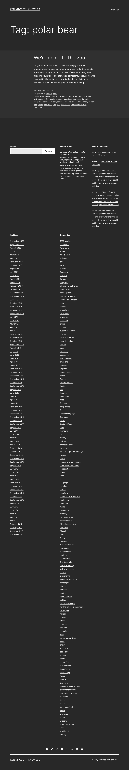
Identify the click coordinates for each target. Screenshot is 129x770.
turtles (40, 104)
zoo (58, 104)
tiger (35, 104)
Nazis (62, 538)
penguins (37, 102)
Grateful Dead (66, 424)
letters (63, 489)
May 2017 (14, 324)
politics (63, 600)
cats (62, 303)
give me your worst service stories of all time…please (71, 169)
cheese (63, 307)
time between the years (70, 686)
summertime (65, 666)
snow (62, 645)
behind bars (82, 96)
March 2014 (15, 445)
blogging (64, 282)
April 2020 (14, 279)
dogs (62, 348)
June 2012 (14, 510)
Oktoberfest (65, 559)
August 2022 (15, 248)
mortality (64, 527)
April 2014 (14, 441)
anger (62, 251)
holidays (63, 441)
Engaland (64, 365)
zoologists (38, 107)
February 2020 (16, 286)
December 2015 (16, 376)
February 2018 (16, 307)
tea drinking (65, 669)
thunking (64, 683)
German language (67, 414)
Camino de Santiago (68, 300)
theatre (63, 679)
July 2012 (14, 507)
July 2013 (14, 469)
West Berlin (48, 104)
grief (62, 427)
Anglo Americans (67, 255)
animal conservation (47, 96)
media (62, 507)
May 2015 (14, 396)
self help (63, 628)
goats (62, 420)
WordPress (113, 760)
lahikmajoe (96, 152)
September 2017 (17, 313)
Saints (62, 621)
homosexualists (66, 445)
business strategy (67, 296)
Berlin (90, 96)
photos (63, 586)
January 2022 (16, 265)
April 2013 (14, 479)
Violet (62, 710)
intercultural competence (70, 462)
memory (63, 514)
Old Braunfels (66, 562)
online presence (67, 569)
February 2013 (16, 483)
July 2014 (14, 431)
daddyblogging (66, 341)
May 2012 (14, 514)
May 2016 (14, 358)
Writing (63, 735)
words (62, 728)
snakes (71, 102)
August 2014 (15, 427)
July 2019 (14, 300)
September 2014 (17, 424)
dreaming (64, 351)
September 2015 (17, 386)
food (62, 400)
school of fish (62, 102)
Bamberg (64, 272)
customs (63, 334)
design (63, 345)
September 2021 (17, 269)
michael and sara (67, 517)
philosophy (64, 583)
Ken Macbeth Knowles (25, 9)
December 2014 (17, 414)
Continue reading (75, 82)
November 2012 (17, 493)
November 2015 (17, 379)
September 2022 (17, 244)
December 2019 (16, 293)
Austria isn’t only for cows (71, 165)
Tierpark (91, 102)
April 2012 (14, 517)
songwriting (65, 655)
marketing (64, 500)
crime (62, 324)
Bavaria (63, 279)
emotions (64, 362)
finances (63, 393)
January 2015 (16, 410)
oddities (63, 555)
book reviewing (66, 289)
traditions (64, 697)
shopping (64, 631)
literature (64, 493)
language (64, 483)
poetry (63, 593)
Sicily (62, 634)
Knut (70, 99)
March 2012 (15, 521)
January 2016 (16, 372)
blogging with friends (69, 286)
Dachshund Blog (67, 338)
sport (62, 659)
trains (62, 700)
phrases (63, 590)
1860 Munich (65, 241)
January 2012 (16, 527)
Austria (63, 265)
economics (64, 355)
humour (63, 455)
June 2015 (14, 393)
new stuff (64, 541)
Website (115, 9)
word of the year (67, 724)
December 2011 (16, 531)
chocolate (64, 310)
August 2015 (15, 389)
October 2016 (16, 341)
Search (13, 147)
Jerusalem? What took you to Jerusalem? (72, 153)
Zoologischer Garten (78, 104)
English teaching (67, 372)
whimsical (64, 714)
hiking (62, 434)
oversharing (65, 576)
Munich (63, 531)
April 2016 (14, 362)
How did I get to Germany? (71, 452)
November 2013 (17, 458)
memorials (64, 510)
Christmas (64, 313)
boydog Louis (66, 293)
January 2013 (16, 486)
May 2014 (14, 438)
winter (63, 717)
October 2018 (16, 303)
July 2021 (14, 272)
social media (65, 648)
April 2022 (14, 258)
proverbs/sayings (67, 603)
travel (55, 94)
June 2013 (14, 472)
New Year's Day (66, 545)
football (63, 403)
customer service (67, 331)
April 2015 (14, 400)
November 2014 (17, 417)
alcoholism (64, 244)
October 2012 (16, 496)
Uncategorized (66, 707)
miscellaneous (66, 521)
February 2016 (16, 369)
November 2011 (16, 534)
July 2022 (14, 251)
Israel (62, 472)
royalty (63, 617)
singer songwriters (68, 638)
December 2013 (16, 455)
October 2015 (16, 382)
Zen (54, 104)
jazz (61, 479)
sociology (64, 652)
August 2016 (15, 348)
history (63, 438)
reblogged (64, 610)
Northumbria (65, 552)
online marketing (67, 565)
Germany (64, 417)
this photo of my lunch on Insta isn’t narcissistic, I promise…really (73, 176)
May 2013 (14, 476)
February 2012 (16, 524)
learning (63, 486)
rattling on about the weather (72, 607)
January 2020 (16, 289)
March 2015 (15, 403)
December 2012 (16, 489)
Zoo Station (65, 104)
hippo (65, 99)
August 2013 (15, 465)
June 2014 (14, 434)
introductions (65, 469)
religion (63, 614)
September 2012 (17, 500)
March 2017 (15, 331)
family (62, 386)
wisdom (63, 721)
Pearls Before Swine (68, 579)
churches (64, 317)
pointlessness (66, 597)
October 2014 (16, 420)
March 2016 (15, 365)
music (62, 534)
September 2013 (17, 462)
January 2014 (16, 452)
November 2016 (17, 338)
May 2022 (14, 255)
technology (65, 672)
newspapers (65, 548)
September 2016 (17, 345)
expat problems (66, 382)
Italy (62, 476)
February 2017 (16, 334)
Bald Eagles (72, 96)
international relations (69, 465)
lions (74, 99)
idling (62, 458)
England (63, 369)
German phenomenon (54, 99)
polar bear (52, 102)
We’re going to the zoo (59, 58)
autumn (63, 269)
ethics (62, 376)
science (63, 624)
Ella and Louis (66, 358)
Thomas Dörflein (81, 102)
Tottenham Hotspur (68, 693)
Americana (64, 248)
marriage (64, 503)
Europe (63, 379)
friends (63, 410)
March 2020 (15, 282)
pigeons (45, 102)
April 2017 (14, 327)
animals (49, 94)
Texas (62, 676)
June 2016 (14, 355)
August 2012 (15, 503)
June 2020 (14, 275)
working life (65, 731)
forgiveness (65, 407)
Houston (63, 448)
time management (68, 690)
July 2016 (14, 351)
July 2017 (14, 317)
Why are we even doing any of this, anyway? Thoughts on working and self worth (73, 159)
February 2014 (16, 448)
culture (63, 327)
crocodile (41, 99)
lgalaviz (95, 192)
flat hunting (65, 396)
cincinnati (64, 320)
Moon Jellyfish (82, 99)
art (61, 262)
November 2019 (17, 296)
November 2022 (17, 241)
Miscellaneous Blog (68, 524)
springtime (64, 662)
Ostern (63, 572)
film (61, 389)
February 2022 (16, 262)
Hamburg (64, 431)
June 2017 (14, 320)
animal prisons (61, 96)
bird (35, 99)
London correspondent (70, 496)
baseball (63, 275)
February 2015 (16, 407)
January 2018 (16, 310)
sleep (62, 641)
